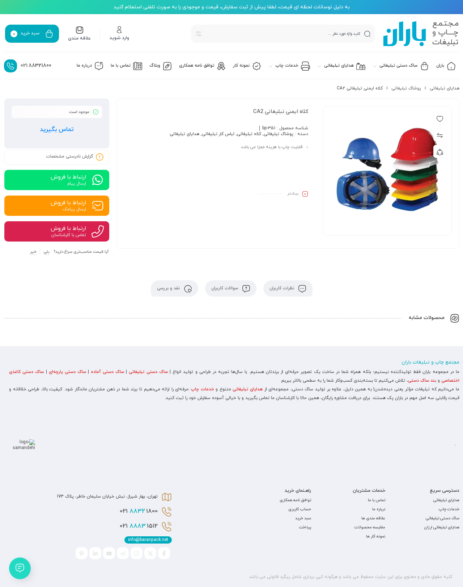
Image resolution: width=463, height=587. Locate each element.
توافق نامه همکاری (295, 500)
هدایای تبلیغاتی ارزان (441, 527)
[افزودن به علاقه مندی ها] (439, 118)
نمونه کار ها (375, 536)
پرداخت (305, 527)
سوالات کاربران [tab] (225, 288)
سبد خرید (303, 518)
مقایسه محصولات (369, 527)
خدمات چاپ (202, 389)
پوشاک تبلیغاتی (406, 88)
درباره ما (378, 509)
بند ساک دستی (422, 380)
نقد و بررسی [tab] (169, 288)
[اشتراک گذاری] (439, 151)
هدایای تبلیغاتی (444, 88)
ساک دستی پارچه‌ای (67, 372)
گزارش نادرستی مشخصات (69, 157)
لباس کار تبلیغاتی (218, 134)
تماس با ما (376, 500)
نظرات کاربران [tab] (282, 288)
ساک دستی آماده (107, 372)
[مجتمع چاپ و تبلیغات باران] (420, 33)
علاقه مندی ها (373, 518)
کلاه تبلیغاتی (249, 134)
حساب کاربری (299, 509)
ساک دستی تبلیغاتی (148, 372)
